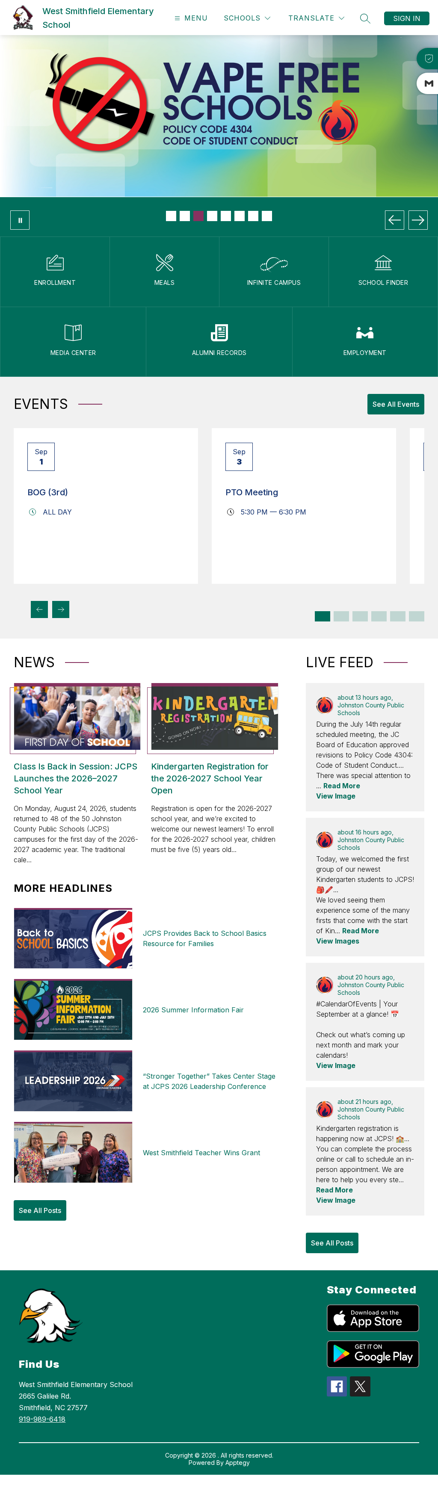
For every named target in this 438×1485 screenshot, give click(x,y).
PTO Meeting (251, 492)
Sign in (406, 18)
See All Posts (40, 1210)
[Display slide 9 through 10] (397, 616)
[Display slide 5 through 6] (360, 616)
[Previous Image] (394, 220)
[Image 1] (171, 216)
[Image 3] (198, 216)
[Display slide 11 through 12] (416, 616)
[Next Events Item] (60, 609)
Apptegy (237, 1462)
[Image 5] (226, 216)
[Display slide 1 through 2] (322, 616)
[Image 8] (267, 216)
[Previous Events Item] (39, 609)
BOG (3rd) (47, 492)
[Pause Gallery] (20, 220)
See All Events (396, 404)
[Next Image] (418, 220)
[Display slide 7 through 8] (379, 616)
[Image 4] (212, 216)
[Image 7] (253, 216)
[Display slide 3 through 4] (341, 616)
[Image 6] (239, 216)
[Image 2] (185, 216)
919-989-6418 (42, 1419)
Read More (341, 785)
